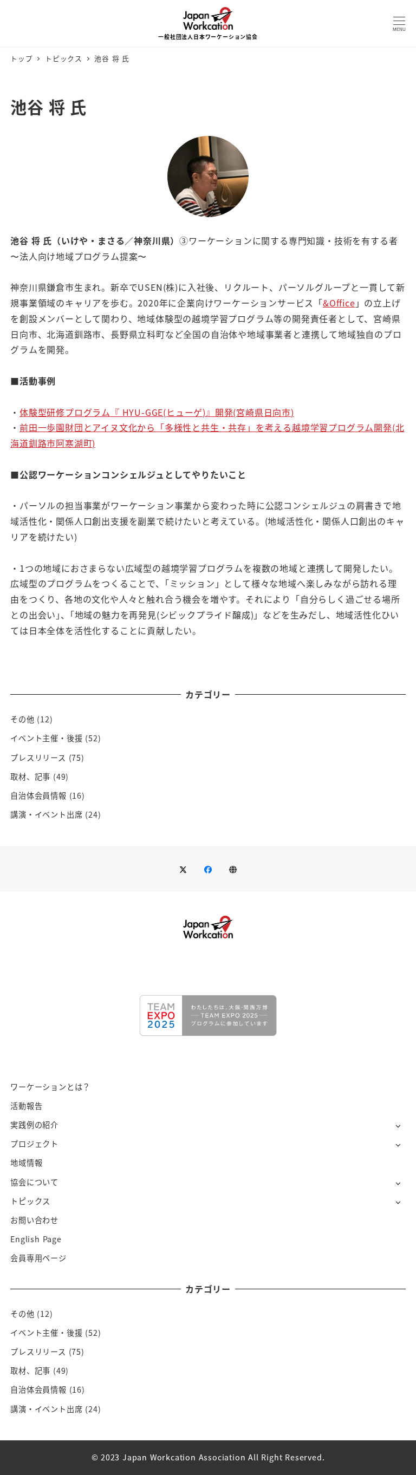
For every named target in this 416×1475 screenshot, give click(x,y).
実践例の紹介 (34, 1124)
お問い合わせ (34, 1220)
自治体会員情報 (38, 795)
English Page (36, 1238)
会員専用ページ (38, 1257)
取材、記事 (30, 776)
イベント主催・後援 (46, 738)
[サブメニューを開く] (398, 1125)
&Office (339, 302)
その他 (22, 719)
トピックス (30, 1201)
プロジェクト (34, 1143)
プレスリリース (38, 757)
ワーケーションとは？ (50, 1086)
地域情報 (26, 1162)
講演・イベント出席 (46, 814)
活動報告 (26, 1105)
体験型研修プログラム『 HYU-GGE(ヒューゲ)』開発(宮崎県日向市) (157, 412)
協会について (34, 1182)
